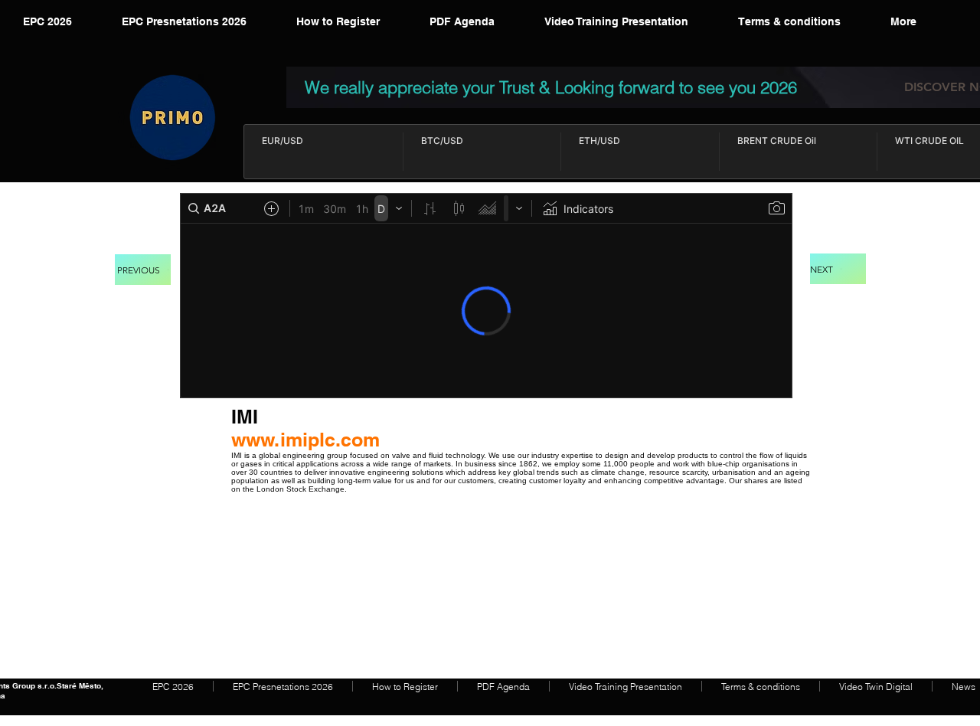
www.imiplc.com (305, 439)
